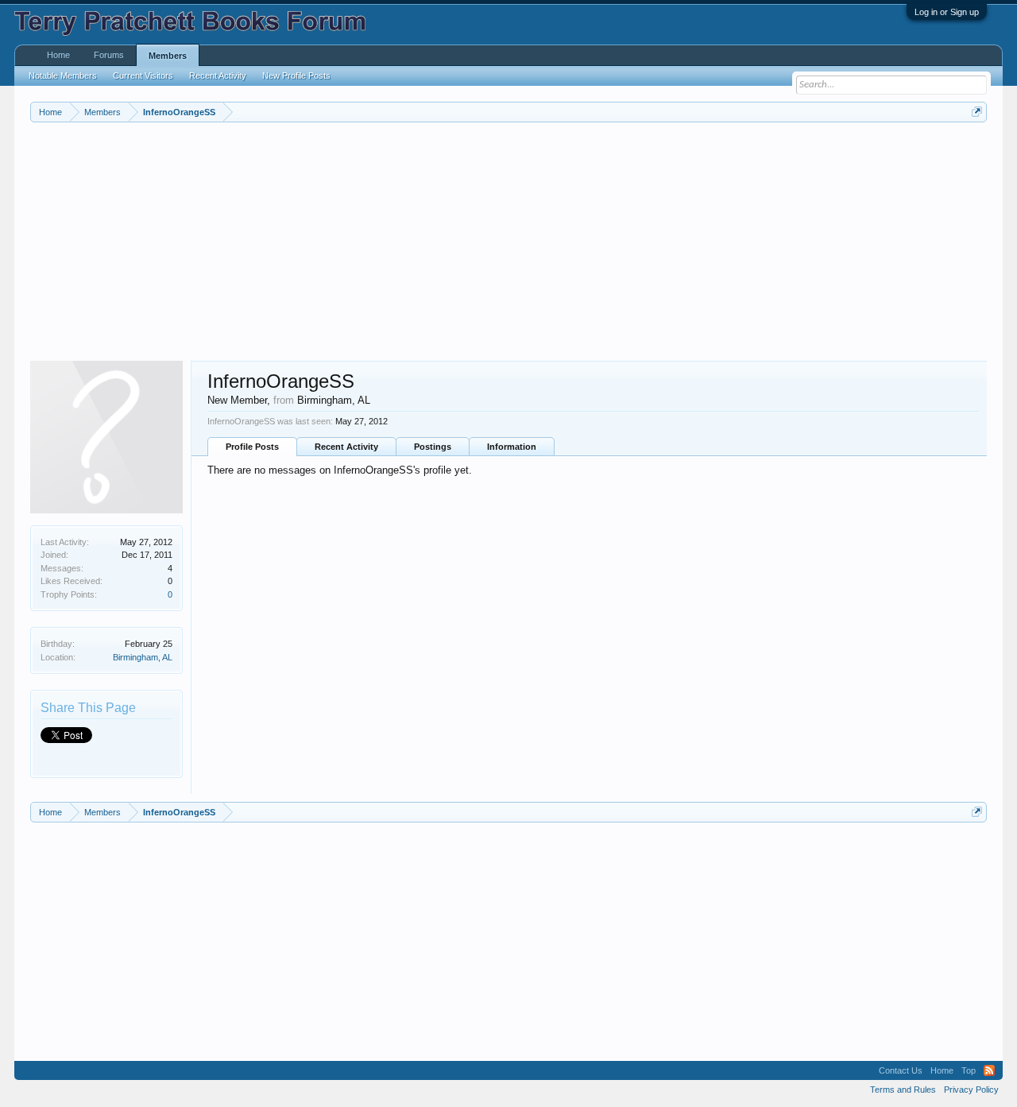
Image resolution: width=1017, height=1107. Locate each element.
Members (168, 55)
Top (968, 1070)
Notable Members (63, 75)
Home (58, 55)
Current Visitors (143, 75)
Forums (109, 55)
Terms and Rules (903, 1089)
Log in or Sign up (947, 12)
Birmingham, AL (142, 657)
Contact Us (900, 1070)
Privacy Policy (971, 1089)
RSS (989, 1070)
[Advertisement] (507, 241)
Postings (432, 446)
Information (511, 446)
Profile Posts (252, 446)
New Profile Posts (296, 75)
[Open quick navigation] (977, 111)
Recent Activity (346, 446)
